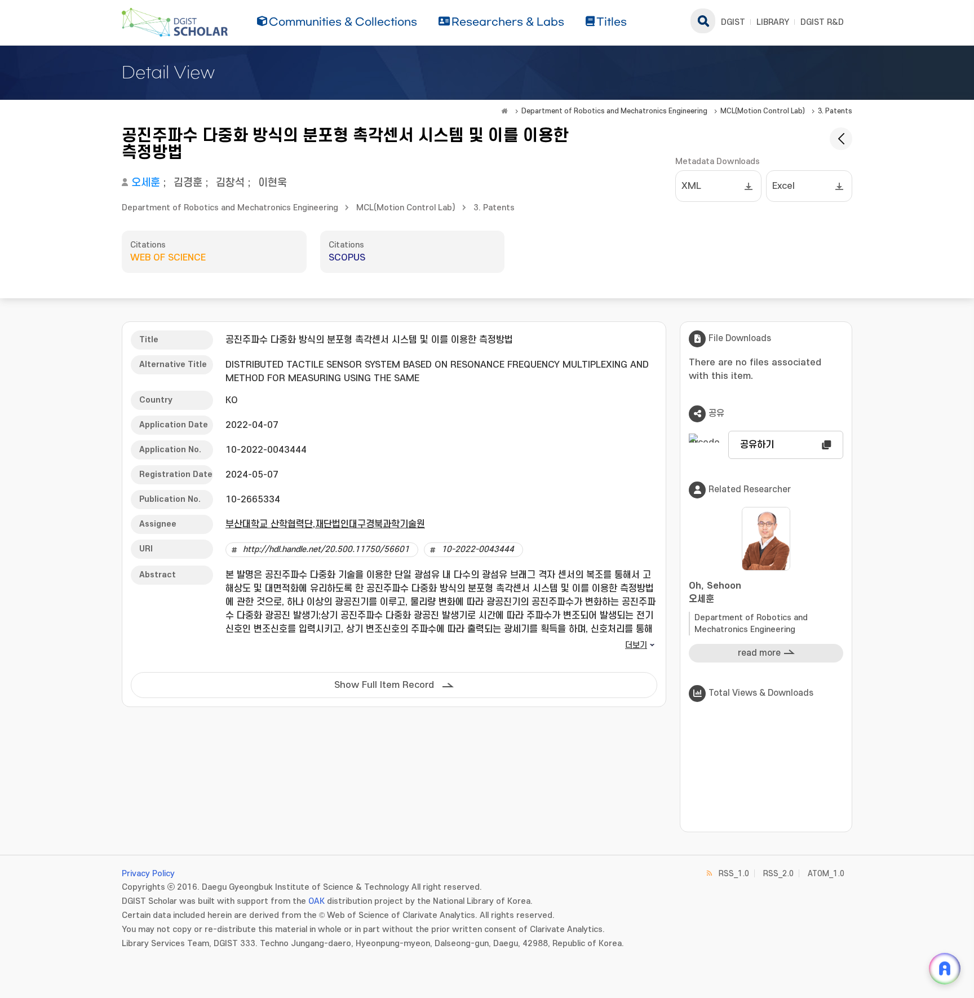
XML (691, 186)
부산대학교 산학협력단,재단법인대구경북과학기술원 (325, 524)
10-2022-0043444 (477, 549)
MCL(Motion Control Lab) (762, 111)
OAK (316, 901)
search (702, 20)
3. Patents (835, 111)
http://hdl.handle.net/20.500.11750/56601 (326, 549)
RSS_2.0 (778, 873)
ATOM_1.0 (826, 873)
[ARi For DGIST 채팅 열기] (944, 968)
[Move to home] (504, 111)
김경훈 (188, 183)
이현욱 (272, 183)
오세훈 (145, 183)
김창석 (230, 183)
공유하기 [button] (757, 445)
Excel (783, 186)
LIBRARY (772, 22)
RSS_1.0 (734, 873)
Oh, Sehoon (715, 592)
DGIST (733, 22)
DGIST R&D (822, 22)
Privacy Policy (148, 873)
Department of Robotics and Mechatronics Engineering (614, 111)
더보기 (636, 645)
